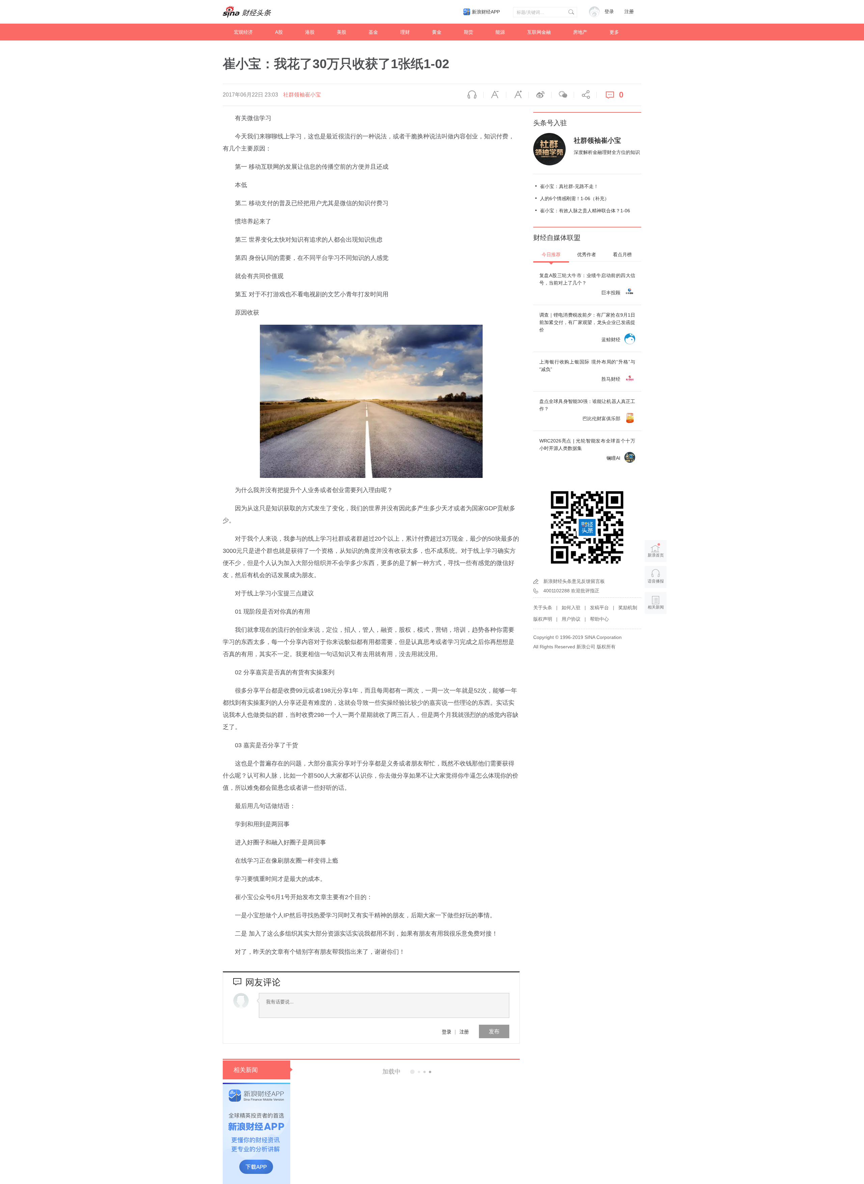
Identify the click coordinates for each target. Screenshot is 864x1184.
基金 (373, 32)
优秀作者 (586, 254)
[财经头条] (247, 12)
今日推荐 (551, 254)
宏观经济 (243, 32)
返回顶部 (656, 633)
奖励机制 (627, 607)
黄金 (436, 32)
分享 (585, 95)
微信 (562, 95)
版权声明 (542, 619)
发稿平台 (599, 607)
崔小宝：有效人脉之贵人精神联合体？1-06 (585, 210)
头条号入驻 (550, 123)
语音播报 (472, 95)
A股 (279, 32)
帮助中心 (599, 619)
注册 (629, 11)
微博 (540, 95)
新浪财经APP (486, 12)
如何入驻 (571, 607)
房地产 (580, 32)
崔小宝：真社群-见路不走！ (569, 186)
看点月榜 (622, 254)
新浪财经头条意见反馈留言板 (574, 581)
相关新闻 (246, 1070)
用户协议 (571, 619)
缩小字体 (495, 95)
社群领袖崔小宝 (302, 95)
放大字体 (517, 95)
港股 (310, 32)
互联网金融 (539, 32)
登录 (446, 1031)
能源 (500, 32)
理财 (405, 32)
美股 (341, 32)
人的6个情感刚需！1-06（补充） (574, 198)
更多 (614, 32)
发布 (494, 1031)
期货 (468, 32)
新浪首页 (656, 555)
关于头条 (542, 607)
